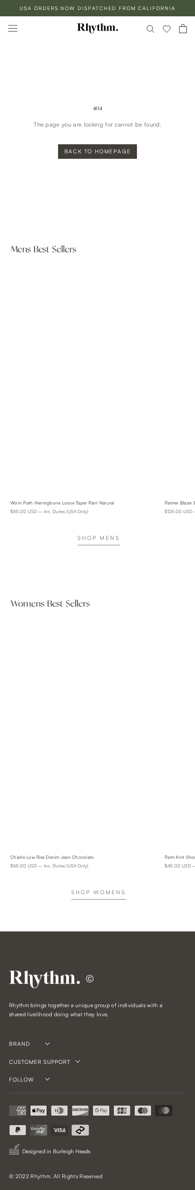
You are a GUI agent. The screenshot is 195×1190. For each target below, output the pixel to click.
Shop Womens (98, 892)
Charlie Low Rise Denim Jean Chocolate (51, 857)
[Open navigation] (12, 28)
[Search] (150, 28)
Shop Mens (99, 537)
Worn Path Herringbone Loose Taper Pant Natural (62, 502)
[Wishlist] (167, 29)
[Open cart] (183, 28)
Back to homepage (97, 151)
